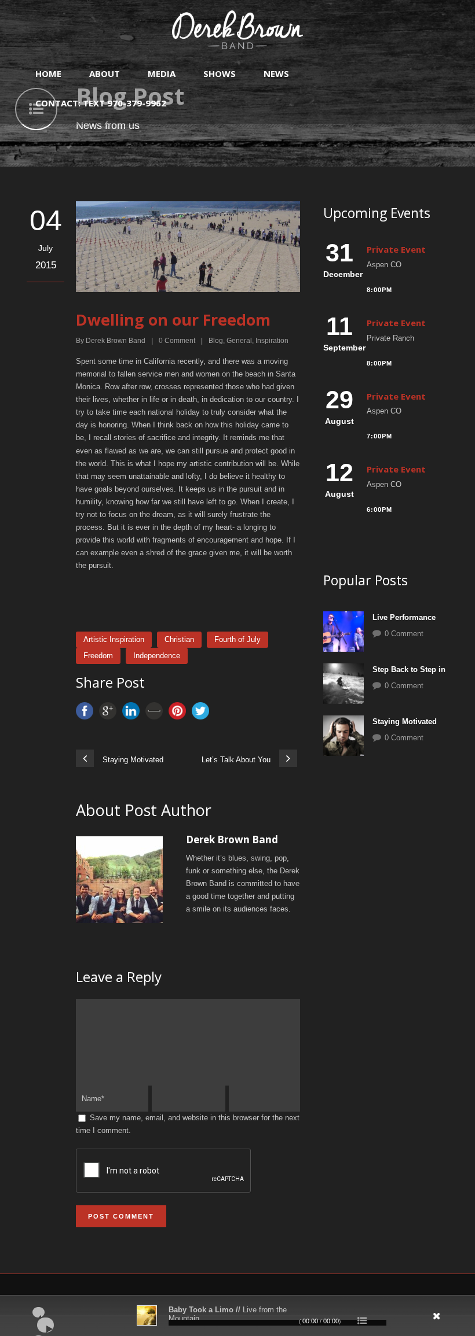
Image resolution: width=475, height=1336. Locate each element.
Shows (219, 73)
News (276, 73)
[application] (237, 1316)
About (104, 73)
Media (162, 73)
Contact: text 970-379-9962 (100, 103)
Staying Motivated (404, 721)
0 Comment (404, 633)
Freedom (98, 655)
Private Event (396, 249)
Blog (216, 341)
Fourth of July (237, 639)
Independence (156, 655)
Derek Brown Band (115, 341)
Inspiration (271, 341)
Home (48, 73)
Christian (179, 639)
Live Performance (404, 617)
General (239, 341)
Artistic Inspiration (113, 639)
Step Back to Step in (408, 669)
